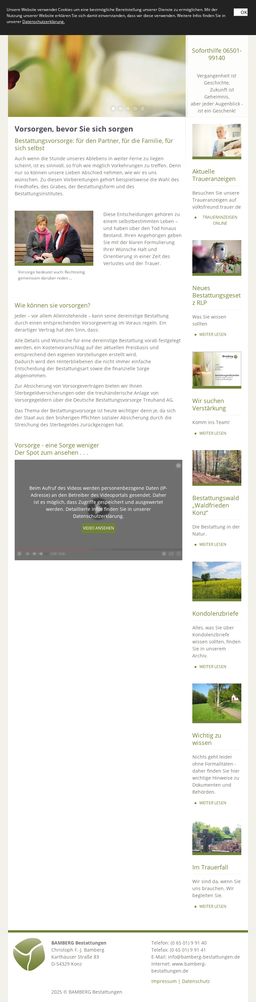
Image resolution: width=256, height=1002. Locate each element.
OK (244, 12)
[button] (113, 108)
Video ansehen (98, 528)
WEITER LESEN (212, 334)
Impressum (164, 981)
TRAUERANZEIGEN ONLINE (220, 220)
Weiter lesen (212, 666)
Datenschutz (196, 981)
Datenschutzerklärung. (43, 21)
